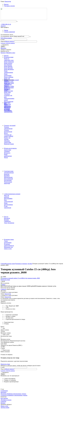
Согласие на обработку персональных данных (14, 395)
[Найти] (17, 21)
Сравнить (4, 289)
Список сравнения (9, 31)
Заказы (6, 30)
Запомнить (5, 45)
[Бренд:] (3, 284)
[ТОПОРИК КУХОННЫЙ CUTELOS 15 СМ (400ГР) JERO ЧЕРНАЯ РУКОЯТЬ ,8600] (20, 278)
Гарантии (3, 401)
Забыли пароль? (9, 41)
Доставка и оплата (9, 6)
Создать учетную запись (8, 43)
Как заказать (4, 398)
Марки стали (4, 406)
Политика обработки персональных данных (13, 393)
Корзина (3, 52)
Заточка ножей (5, 407)
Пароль (3, 41)
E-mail (2, 39)
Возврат (3, 403)
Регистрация (8, 38)
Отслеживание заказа (7, 36)
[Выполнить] (30, 36)
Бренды (6, 4)
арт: (2, 276)
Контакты (3, 392)
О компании (4, 390)
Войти (2, 38)
